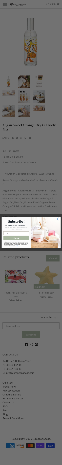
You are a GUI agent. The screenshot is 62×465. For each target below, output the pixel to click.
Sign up (16, 238)
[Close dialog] (58, 219)
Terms (17, 245)
